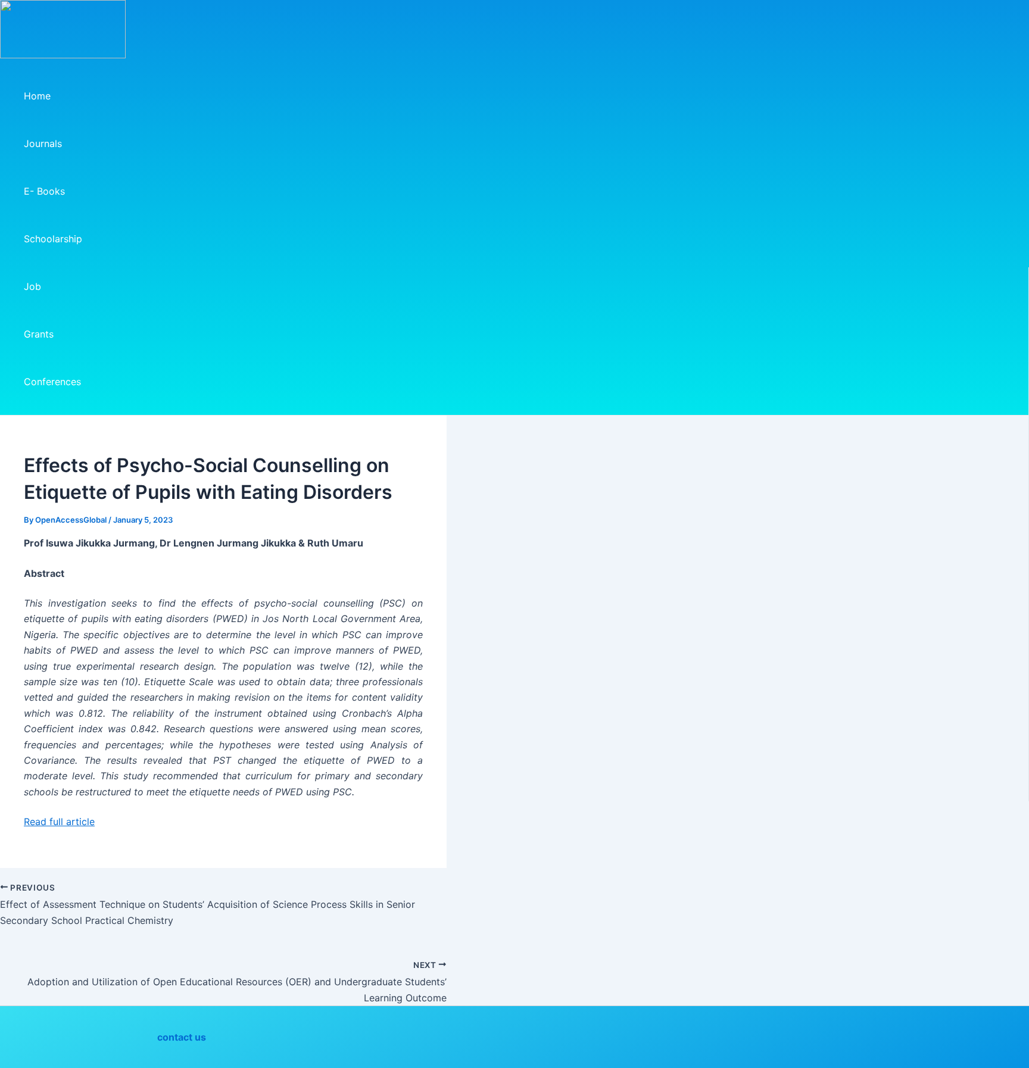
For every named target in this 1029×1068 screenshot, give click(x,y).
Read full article (59, 821)
